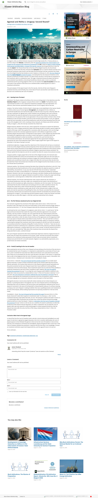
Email (8, 385)
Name (8, 379)
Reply (59, 354)
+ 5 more (44, 18)
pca (37, 335)
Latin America (37, 18)
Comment (9, 366)
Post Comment (56, 394)
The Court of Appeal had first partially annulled (33, 261)
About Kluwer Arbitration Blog (11, 496)
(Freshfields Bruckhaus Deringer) (24, 24)
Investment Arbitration (27, 18)
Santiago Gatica (11, 24)
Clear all (47, 394)
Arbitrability (17, 18)
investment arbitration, (16, 335)
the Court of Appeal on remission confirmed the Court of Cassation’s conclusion (33, 274)
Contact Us (22, 496)
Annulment (10, 18)
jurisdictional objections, (29, 335)
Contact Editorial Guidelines (51, 408)
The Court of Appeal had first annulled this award (31, 294)
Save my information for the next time (18, 391)
